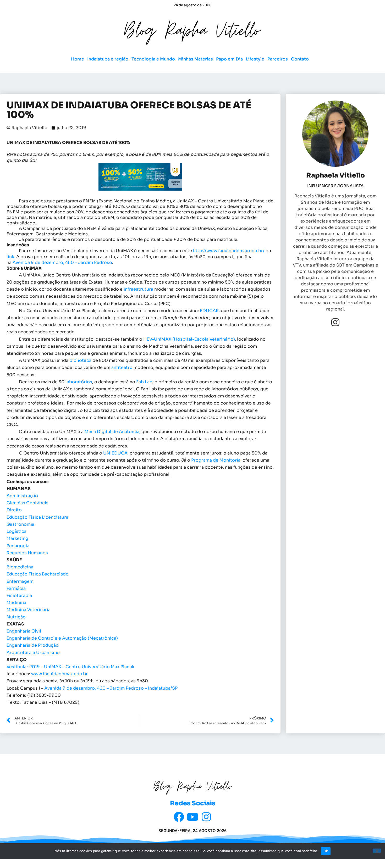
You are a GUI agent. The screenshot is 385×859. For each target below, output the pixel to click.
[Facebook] (179, 817)
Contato (300, 59)
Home (77, 59)
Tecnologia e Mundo (153, 59)
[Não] (377, 851)
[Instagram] (335, 322)
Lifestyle (255, 59)
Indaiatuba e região (107, 59)
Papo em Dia (229, 59)
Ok (325, 851)
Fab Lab (144, 382)
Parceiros (277, 59)
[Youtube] (192, 817)
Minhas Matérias (195, 59)
